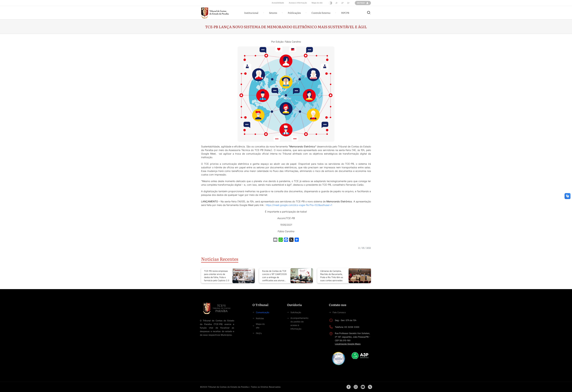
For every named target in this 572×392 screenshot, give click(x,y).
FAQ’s (259, 333)
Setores (273, 12)
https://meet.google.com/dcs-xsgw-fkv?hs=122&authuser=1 (299, 205)
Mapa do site (317, 3)
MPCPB (345, 12)
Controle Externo (320, 12)
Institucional (251, 12)
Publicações (294, 12)
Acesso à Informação (298, 3)
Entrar (361, 3)
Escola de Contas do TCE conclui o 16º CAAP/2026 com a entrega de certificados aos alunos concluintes (274, 276)
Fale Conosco (339, 312)
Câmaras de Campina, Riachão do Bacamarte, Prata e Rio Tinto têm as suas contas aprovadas (331, 276)
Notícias (260, 318)
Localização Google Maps (348, 344)
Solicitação (295, 312)
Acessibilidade (278, 3)
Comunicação (262, 312)
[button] (251, 13)
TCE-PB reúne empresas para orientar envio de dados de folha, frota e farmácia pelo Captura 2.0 (216, 276)
